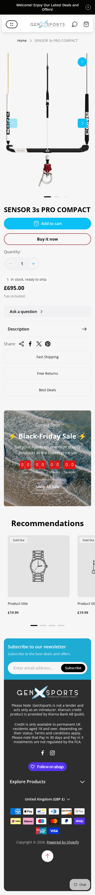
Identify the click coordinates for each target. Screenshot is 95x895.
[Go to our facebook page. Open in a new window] (43, 753)
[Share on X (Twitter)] (39, 344)
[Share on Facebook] (30, 344)
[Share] (21, 344)
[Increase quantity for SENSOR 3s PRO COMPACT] (33, 263)
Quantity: (12, 251)
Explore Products (28, 781)
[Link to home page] (47, 692)
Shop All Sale (47, 486)
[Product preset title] (39, 566)
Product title (18, 603)
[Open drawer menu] (12, 24)
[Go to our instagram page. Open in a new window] (52, 753)
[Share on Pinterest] (48, 344)
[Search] (74, 24)
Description (18, 329)
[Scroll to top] (47, 856)
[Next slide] (82, 123)
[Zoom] (82, 62)
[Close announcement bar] (88, 7)
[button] (47, 196)
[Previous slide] (13, 123)
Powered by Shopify (63, 842)
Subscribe (73, 668)
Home (22, 40)
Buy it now (47, 239)
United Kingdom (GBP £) (45, 799)
